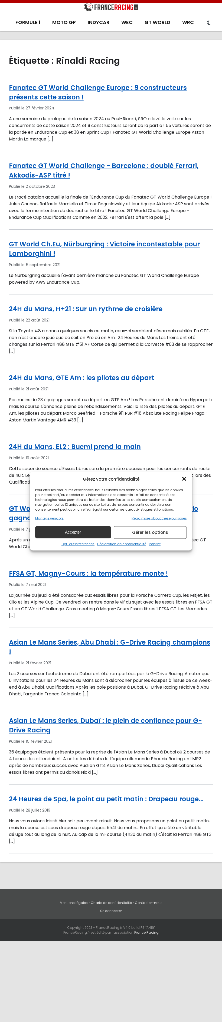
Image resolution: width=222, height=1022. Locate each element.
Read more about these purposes (159, 518)
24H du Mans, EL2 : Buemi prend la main (75, 446)
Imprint (155, 543)
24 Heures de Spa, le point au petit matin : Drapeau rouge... (106, 799)
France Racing (146, 932)
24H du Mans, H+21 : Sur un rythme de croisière (85, 308)
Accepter (73, 532)
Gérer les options (150, 532)
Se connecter (111, 911)
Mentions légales (74, 902)
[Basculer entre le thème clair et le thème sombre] (208, 23)
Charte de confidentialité (111, 902)
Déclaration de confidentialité (121, 543)
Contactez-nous (148, 902)
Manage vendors (49, 518)
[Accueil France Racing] (111, 8)
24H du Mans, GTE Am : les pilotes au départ (81, 377)
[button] (184, 479)
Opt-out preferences (77, 543)
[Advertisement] (111, 981)
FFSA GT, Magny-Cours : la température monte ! (88, 573)
